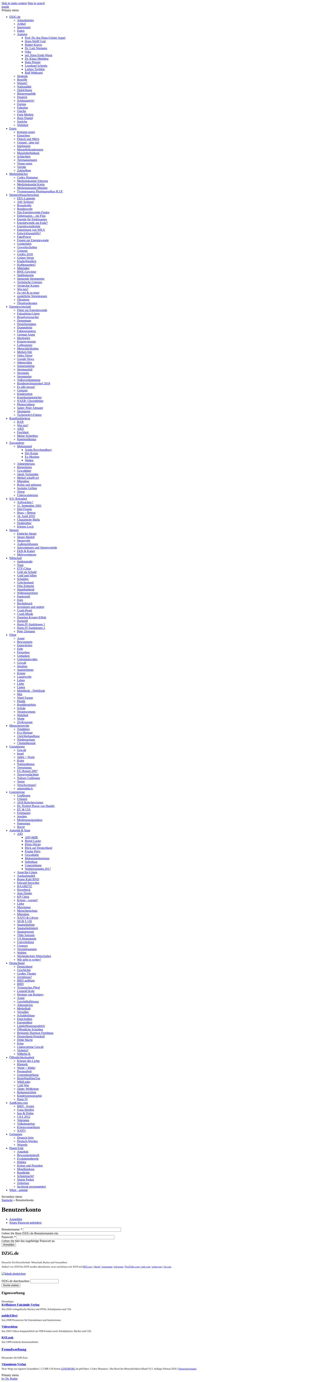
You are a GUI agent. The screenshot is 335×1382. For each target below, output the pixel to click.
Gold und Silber (27, 575)
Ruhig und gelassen (29, 484)
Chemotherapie (26, 743)
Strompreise (24, 376)
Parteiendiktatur (26, 439)
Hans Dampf (25, 118)
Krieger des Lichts (28, 1060)
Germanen (15, 1134)
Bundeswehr (25, 208)
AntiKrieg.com (18, 1102)
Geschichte (24, 970)
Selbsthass (31, 861)
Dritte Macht (25, 1040)
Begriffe (22, 79)
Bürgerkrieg (24, 467)
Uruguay (22, 945)
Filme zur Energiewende (32, 310)
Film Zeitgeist (25, 586)
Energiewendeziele (28, 226)
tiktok (97, 1266)
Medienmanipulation (29, 820)
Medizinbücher (18, 174)
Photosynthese (26, 404)
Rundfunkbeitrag (19, 418)
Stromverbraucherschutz (24, 195)
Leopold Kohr (26, 991)
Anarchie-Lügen (27, 872)
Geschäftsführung (28, 1001)
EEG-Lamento (26, 198)
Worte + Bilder (26, 1067)
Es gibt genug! (26, 387)
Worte (20, 718)
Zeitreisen (23, 1183)
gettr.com (157, 1266)
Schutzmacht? (25, 1176)
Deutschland (17, 963)
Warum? (22, 83)
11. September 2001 (29, 505)
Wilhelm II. (24, 1054)
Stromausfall (24, 369)
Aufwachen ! (25, 502)
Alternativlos (25, 1005)
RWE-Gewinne (26, 271)
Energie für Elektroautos (32, 219)
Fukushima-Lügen (28, 313)
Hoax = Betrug (26, 512)
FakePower (24, 236)
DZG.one (87, 1266)
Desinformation (26, 324)
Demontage (24, 320)
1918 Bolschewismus (30, 802)
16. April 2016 (26, 516)
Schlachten (23, 156)
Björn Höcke (33, 844)
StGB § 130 (24, 921)
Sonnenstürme (26, 366)
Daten (20, 30)
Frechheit (22, 432)
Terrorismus (24, 767)
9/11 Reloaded (18, 498)
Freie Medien (25, 114)
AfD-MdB (31, 837)
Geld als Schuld (26, 572)
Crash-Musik (25, 614)
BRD (20, 984)
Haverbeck (23, 889)
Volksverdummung (28, 380)
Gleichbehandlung (28, 736)
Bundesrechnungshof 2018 (33, 383)
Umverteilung (25, 942)
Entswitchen (24, 645)
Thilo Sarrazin (26, 935)
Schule (21, 708)
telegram (118, 1266)
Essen (12, 128)
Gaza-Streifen (25, 1109)
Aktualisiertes (25, 20)
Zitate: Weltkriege (28, 1088)
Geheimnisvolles (27, 659)
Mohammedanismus (37, 858)
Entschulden (24, 1019)
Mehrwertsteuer (26, 554)
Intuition (22, 666)
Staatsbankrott (25, 589)
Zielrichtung (24, 90)
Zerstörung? (24, 977)
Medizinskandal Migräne (32, 188)
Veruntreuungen (27, 949)
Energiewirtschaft (20, 306)
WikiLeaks (23, 1081)
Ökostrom (23, 299)
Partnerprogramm (187, 1368)
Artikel (21, 23)
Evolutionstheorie (28, 1158)
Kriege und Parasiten (30, 1165)
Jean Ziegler (24, 893)
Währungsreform (27, 593)
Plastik (21, 701)
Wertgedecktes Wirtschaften (34, 956)
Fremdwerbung (14, 1349)
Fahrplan (22, 107)
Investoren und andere (30, 607)
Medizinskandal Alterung (32, 181)
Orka (28, 51)
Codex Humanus (27, 177)
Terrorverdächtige (28, 774)
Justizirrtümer (25, 669)
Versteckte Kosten (28, 285)
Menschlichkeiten (28, 348)
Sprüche (22, 121)
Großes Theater (26, 973)
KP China (23, 896)
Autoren (22, 34)
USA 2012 (23, 1116)
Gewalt (21, 662)
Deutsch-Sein (25, 1137)
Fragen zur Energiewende (33, 240)
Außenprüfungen (27, 544)
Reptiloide (23, 1172)
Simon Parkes (25, 1179)
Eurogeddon (24, 1022)
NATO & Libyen (27, 917)
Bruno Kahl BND (28, 879)
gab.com (145, 1266)
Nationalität (24, 86)
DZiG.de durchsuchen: (16, 1281)
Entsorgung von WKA (31, 229)
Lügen (21, 687)
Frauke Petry (33, 851)
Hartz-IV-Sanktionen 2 (31, 628)
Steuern (14, 530)
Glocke (21, 111)
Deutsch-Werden (27, 1141)
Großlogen (23, 795)
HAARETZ (24, 886)
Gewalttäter (24, 470)
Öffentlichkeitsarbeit (21, 1057)
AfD (20, 834)
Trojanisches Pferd (28, 987)
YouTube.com (132, 1266)
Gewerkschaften (27, 247)
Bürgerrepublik (26, 93)
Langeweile (24, 676)
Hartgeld (22, 621)
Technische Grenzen (29, 282)
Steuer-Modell (26, 537)
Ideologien (23, 338)
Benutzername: (12, 1229)
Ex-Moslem (32, 456)
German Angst (26, 334)
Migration (23, 481)
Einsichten (23, 135)
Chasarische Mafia (28, 519)
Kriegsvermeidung (28, 1127)
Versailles (23, 1012)
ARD (20, 428)
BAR (20, 421)
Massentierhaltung (28, 153)
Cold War (23, 1085)
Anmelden (15, 1219)
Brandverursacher (28, 317)
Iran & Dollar (25, 1113)
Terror (21, 491)
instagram (107, 1266)
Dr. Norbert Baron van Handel (35, 806)
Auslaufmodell (26, 875)
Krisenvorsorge (26, 341)
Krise (20, 1043)
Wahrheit (22, 125)
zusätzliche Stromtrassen (32, 296)
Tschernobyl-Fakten (29, 415)
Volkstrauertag (26, 1123)
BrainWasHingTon (28, 1078)
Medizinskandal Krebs (31, 184)
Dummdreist (24, 327)
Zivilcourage (25, 722)
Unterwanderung (27, 495)
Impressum (23, 27)
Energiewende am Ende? (32, 222)
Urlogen (22, 799)
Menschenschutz (27, 910)
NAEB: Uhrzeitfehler (30, 401)
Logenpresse (17, 792)
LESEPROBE (68, 1368)
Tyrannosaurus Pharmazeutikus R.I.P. (40, 191)
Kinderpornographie (29, 1095)
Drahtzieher (24, 523)
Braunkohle (24, 205)
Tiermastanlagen (27, 160)
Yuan (20, 565)
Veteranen (23, 1120)
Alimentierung (26, 463)
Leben (21, 680)
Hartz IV (22, 1099)
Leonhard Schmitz (36, 65)
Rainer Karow (33, 44)
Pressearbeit (24, 1071)
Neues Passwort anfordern (25, 1222)
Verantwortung (26, 711)
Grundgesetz (17, 746)
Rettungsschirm (26, 1092)
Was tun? (22, 289)
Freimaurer (23, 813)
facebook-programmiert (31, 1186)
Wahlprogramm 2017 (38, 868)
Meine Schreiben (27, 435)
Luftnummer (24, 345)
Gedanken (23, 655)
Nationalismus (26, 764)
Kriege (21, 673)
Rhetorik (22, 1064)
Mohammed (24, 446)
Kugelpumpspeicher (29, 397)
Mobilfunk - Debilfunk (31, 690)
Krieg (20, 760)
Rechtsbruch (24, 603)
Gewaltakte (32, 854)
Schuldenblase (26, 1015)
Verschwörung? (26, 785)
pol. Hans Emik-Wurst (38, 55)
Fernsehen (23, 652)
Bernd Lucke (33, 841)
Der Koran (31, 453)
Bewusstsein (24, 641)
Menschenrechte (19, 725)
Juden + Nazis (26, 757)
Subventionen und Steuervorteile (37, 547)
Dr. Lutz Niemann (36, 48)
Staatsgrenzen (25, 931)
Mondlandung (25, 1169)
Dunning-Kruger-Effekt (31, 617)
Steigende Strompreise (30, 278)
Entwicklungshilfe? (29, 233)
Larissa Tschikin (35, 69)
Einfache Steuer (26, 533)
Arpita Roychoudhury (38, 449)
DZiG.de (14, 16)
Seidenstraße (25, 561)
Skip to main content (14, 3)
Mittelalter (23, 268)
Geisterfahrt (24, 243)
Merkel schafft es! (28, 477)
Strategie (22, 76)
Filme (12, 634)
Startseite (7, 1200)
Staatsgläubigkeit (27, 928)
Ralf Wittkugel (34, 72)
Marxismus (24, 907)
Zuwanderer (16, 442)
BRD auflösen (26, 980)
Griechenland (25, 582)
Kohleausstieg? (26, 264)
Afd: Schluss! (25, 201)
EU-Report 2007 (27, 771)
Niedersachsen (26, 739)
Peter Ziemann (26, 631)
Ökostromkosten (27, 303)
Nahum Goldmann (28, 778)
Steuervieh (23, 540)
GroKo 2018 (25, 254)
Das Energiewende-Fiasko (33, 212)
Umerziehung (33, 865)
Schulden (22, 579)
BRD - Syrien (25, 1106)
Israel (20, 753)
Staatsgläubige (26, 924)
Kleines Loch (25, 526)
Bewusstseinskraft (28, 1155)
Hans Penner (33, 62)
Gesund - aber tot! (28, 142)
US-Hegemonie (26, 938)
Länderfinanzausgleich (31, 1026)
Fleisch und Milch (28, 139)
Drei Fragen (24, 509)
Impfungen (23, 146)
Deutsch (22, 97)
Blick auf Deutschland (38, 847)
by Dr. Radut (9, 1378)
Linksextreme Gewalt (30, 1047)
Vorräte (21, 167)
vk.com (167, 1266)
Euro (20, 600)
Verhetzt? (22, 1050)
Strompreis (23, 411)
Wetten (29, 460)
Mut (19, 694)
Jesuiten (22, 816)
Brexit (21, 827)
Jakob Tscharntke (27, 474)
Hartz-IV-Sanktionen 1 (31, 624)
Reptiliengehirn (26, 704)
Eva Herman (25, 732)
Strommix (23, 373)
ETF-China (24, 568)
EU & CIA (24, 809)
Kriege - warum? (27, 900)
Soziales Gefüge (27, 488)
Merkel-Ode (24, 352)
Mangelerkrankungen (30, 149)
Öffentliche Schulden (30, 1029)
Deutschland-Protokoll (31, 1036)
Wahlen (21, 952)
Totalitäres (23, 729)
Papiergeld (23, 596)
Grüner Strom (25, 257)
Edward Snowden (28, 882)
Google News (25, 359)
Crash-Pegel (24, 610)
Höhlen (21, 1162)
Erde (20, 648)
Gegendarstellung (28, 1074)
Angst (20, 638)
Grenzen (22, 250)
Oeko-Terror (24, 355)
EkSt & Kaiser (26, 551)
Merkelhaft (23, 1008)
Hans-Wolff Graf (35, 41)
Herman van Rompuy (30, 994)
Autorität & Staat (19, 830)
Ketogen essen (26, 132)
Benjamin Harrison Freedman (35, 1033)
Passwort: (9, 1237)
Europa (21, 104)
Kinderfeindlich (26, 261)
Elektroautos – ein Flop (31, 215)
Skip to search (36, 3)
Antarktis (22, 1151)
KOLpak (7, 1337)
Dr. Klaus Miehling (36, 58)
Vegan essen (24, 163)
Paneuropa (23, 823)
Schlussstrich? (25, 100)
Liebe (20, 683)
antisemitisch (25, 788)
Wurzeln (22, 1144)
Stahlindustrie (25, 275)
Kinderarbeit (24, 394)
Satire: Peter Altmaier (30, 408)
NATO (21, 1130)
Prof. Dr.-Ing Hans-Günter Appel (45, 37)
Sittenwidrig (24, 362)
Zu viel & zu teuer (28, 292)
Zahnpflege (24, 170)
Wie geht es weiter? (29, 959)
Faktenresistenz (26, 331)
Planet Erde (16, 1148)
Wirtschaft (15, 558)
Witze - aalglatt (18, 1190)
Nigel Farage (25, 697)
